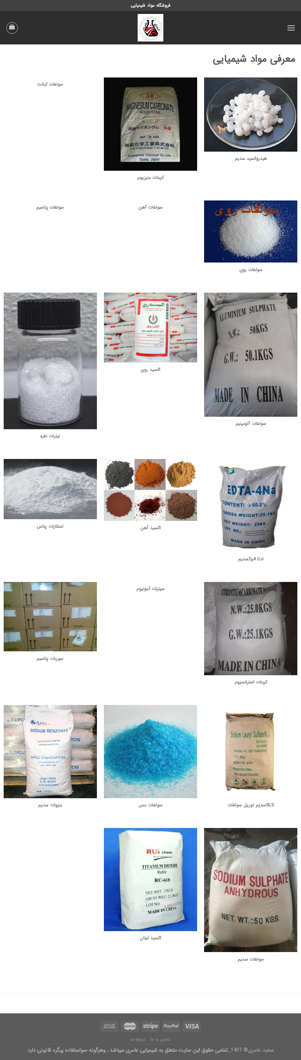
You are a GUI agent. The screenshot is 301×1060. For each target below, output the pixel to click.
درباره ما (138, 1039)
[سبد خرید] (12, 28)
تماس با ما (160, 1039)
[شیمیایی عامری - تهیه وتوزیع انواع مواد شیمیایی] (150, 27)
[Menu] (291, 28)
